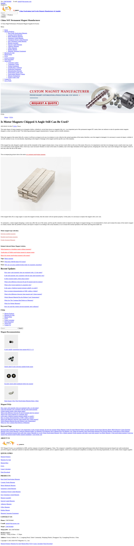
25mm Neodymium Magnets (51, 433)
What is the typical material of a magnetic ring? (17, 285)
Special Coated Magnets (8, 501)
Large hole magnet (93, 433)
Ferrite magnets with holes (80, 433)
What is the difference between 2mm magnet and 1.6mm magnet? (23, 294)
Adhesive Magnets (6, 504)
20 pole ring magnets (51, 429)
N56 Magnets (46, 431)
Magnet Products (9, 313)
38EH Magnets (115, 429)
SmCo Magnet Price (56, 431)
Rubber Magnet (5, 510)
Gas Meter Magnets (105, 433)
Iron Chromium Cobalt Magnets (10, 495)
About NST (7, 323)
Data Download (9, 322)
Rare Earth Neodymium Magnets (10, 479)
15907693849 (7, 1)
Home (6, 117)
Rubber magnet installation (24, 434)
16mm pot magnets (78, 431)
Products (10, 15)
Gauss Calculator (9, 320)
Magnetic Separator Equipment (10, 513)
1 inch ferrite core (37, 434)
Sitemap (3, 3)
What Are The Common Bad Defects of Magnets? (18, 300)
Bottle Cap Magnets (36, 431)
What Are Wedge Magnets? (12, 303)
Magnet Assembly (6, 498)
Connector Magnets (24, 431)
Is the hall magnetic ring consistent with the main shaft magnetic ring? (24, 275)
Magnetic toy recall (36, 433)
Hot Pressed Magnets (106, 431)
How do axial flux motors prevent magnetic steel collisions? (21, 306)
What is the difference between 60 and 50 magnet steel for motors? (23, 282)
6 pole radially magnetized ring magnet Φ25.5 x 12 (19, 349)
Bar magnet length (10, 434)
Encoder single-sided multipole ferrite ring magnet (18, 384)
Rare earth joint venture (24, 433)
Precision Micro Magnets (8, 429)
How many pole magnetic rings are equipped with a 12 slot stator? (23, 272)
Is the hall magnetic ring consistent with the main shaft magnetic (19, 409)
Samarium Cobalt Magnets (8, 488)
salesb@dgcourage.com (24, 1)
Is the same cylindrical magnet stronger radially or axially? (21, 288)
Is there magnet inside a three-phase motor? (16, 278)
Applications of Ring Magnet (121, 431)
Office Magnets (5, 507)
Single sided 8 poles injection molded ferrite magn (18, 366)
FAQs (11, 117)
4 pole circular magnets (37, 429)
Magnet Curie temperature (23, 429)
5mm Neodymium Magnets (92, 431)
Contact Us (7, 325)
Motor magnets (8, 258)
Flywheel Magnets (75, 429)
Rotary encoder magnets (88, 429)
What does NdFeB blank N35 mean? (15, 261)
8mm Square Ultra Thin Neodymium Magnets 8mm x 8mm (21, 401)
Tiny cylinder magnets (66, 433)
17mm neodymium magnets (119, 433)
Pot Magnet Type (67, 431)
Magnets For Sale (9, 315)
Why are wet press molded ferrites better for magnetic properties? (23, 265)
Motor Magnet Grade (63, 429)
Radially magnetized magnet (9, 433)
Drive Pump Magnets (12, 431)
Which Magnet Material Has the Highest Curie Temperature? (21, 297)
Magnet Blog (8, 317)
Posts (4, 15)
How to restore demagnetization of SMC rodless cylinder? (21, 291)
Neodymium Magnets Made (103, 429)
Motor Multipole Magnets (8, 485)
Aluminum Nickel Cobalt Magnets (11, 491)
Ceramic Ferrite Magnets (8, 482)
